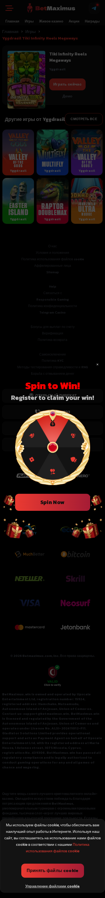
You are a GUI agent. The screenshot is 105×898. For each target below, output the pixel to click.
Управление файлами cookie (52, 886)
